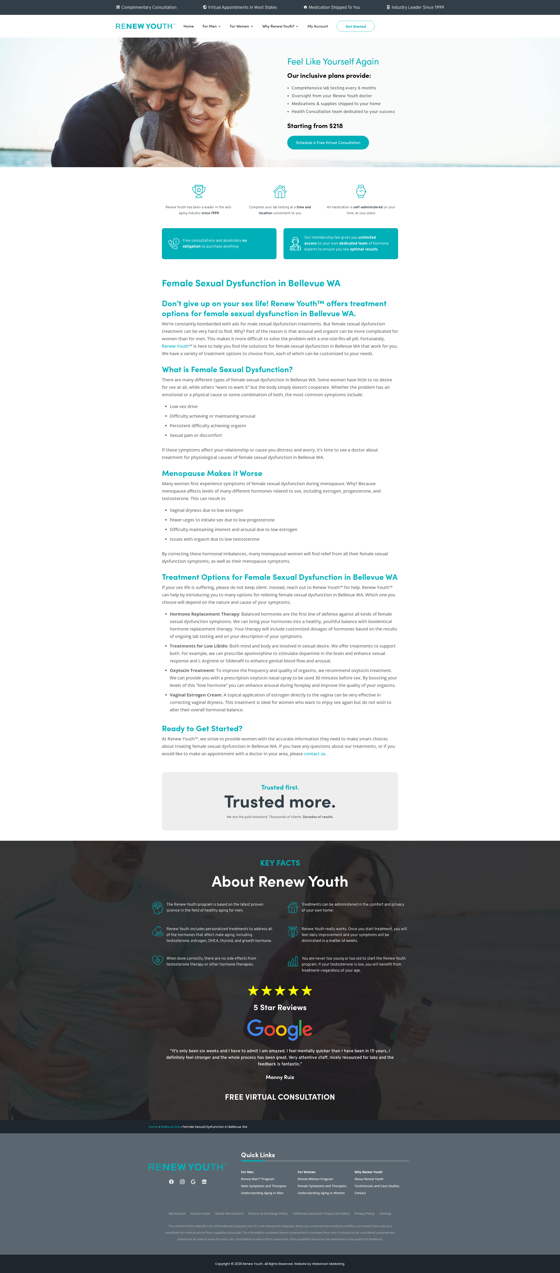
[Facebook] (171, 1182)
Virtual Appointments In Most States (242, 7)
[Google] (193, 1182)
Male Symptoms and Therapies (264, 1186)
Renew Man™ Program (257, 1179)
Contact (360, 1193)
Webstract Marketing (328, 1264)
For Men (210, 26)
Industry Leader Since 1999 (417, 7)
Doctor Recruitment (229, 1214)
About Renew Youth (369, 1179)
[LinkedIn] (204, 1182)
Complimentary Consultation (148, 7)
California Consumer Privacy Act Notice (321, 1214)
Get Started (356, 26)
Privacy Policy (364, 1214)
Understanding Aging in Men (262, 1193)
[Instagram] (182, 1182)
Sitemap (385, 1214)
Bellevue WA (170, 1127)
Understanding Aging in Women (321, 1193)
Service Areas (200, 1214)
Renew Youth (175, 346)
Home (189, 26)
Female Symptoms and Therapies (322, 1186)
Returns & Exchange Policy (268, 1214)
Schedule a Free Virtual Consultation (328, 142)
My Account (318, 26)
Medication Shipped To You (334, 7)
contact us (315, 754)
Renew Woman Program (315, 1179)
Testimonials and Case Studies (377, 1186)
